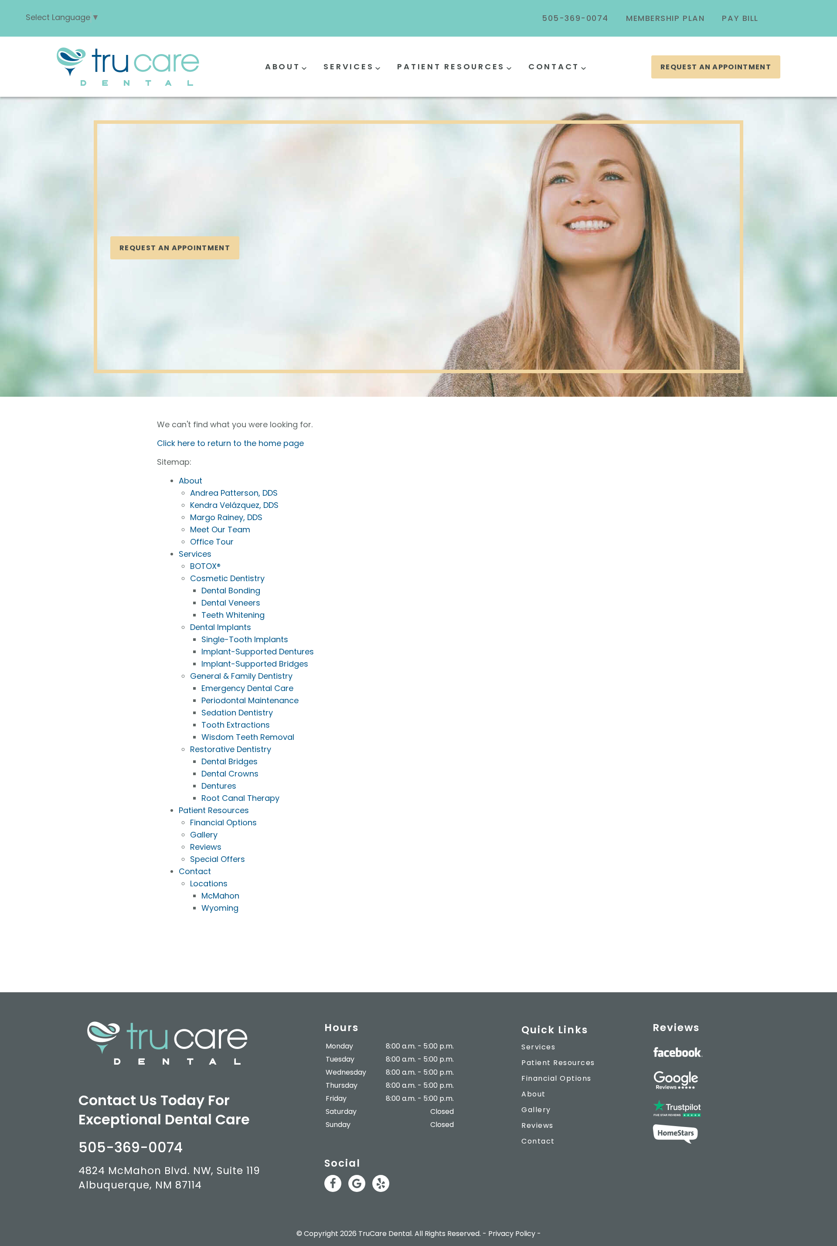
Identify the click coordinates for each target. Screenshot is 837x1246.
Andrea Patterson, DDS (234, 492)
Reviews (205, 846)
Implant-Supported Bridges (254, 663)
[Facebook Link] (332, 1183)
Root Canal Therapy (240, 798)
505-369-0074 (575, 18)
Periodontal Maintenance (250, 700)
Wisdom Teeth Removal (247, 737)
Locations (209, 883)
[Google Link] (356, 1183)
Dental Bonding (230, 590)
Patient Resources (451, 66)
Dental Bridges (229, 761)
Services (348, 66)
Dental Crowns (230, 773)
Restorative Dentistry (230, 749)
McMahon (220, 895)
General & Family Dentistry (241, 676)
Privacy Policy (511, 1234)
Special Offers (217, 859)
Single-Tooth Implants (244, 639)
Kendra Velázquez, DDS (234, 505)
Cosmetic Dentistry (227, 578)
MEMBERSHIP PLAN (665, 18)
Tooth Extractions (235, 724)
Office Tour (212, 541)
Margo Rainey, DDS (226, 517)
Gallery (204, 834)
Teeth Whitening (233, 614)
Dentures (218, 785)
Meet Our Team (220, 529)
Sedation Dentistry (237, 712)
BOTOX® (205, 566)
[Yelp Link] (380, 1183)
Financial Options (223, 822)
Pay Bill (740, 18)
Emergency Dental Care (247, 688)
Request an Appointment (715, 67)
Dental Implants (220, 627)
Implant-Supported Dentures (257, 651)
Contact (553, 66)
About (282, 66)
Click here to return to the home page (230, 443)
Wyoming (219, 907)
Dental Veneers (230, 602)
